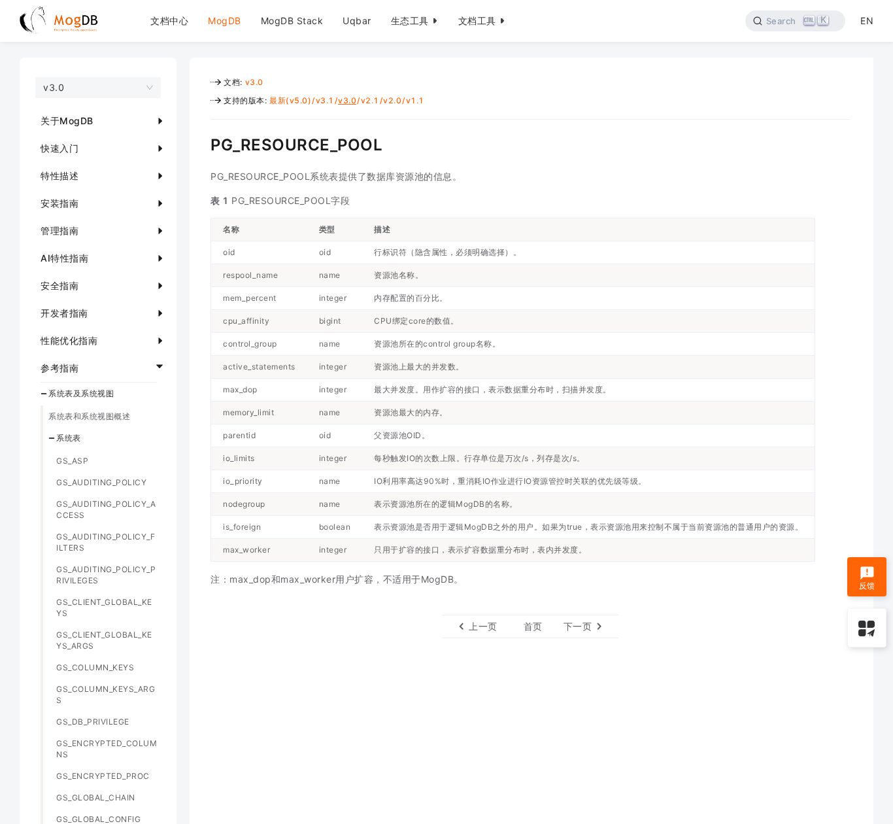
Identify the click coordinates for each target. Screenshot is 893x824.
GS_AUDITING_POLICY (101, 482)
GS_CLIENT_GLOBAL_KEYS (104, 607)
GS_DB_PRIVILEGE (92, 722)
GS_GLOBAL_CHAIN (95, 797)
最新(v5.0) (290, 100)
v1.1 (415, 100)
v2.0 (392, 100)
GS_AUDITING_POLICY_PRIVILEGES (106, 574)
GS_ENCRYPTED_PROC (103, 776)
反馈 (867, 586)
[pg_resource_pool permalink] (200, 143)
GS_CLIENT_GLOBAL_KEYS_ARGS (104, 640)
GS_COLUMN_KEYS (95, 667)
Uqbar (357, 20)
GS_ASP (72, 461)
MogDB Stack (292, 20)
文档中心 (169, 20)
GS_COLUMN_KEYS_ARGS (105, 694)
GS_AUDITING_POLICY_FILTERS (105, 542)
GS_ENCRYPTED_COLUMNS (106, 748)
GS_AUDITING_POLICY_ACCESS (106, 509)
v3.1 (325, 100)
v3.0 (254, 82)
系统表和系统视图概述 (89, 416)
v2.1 (370, 100)
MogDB (224, 20)
